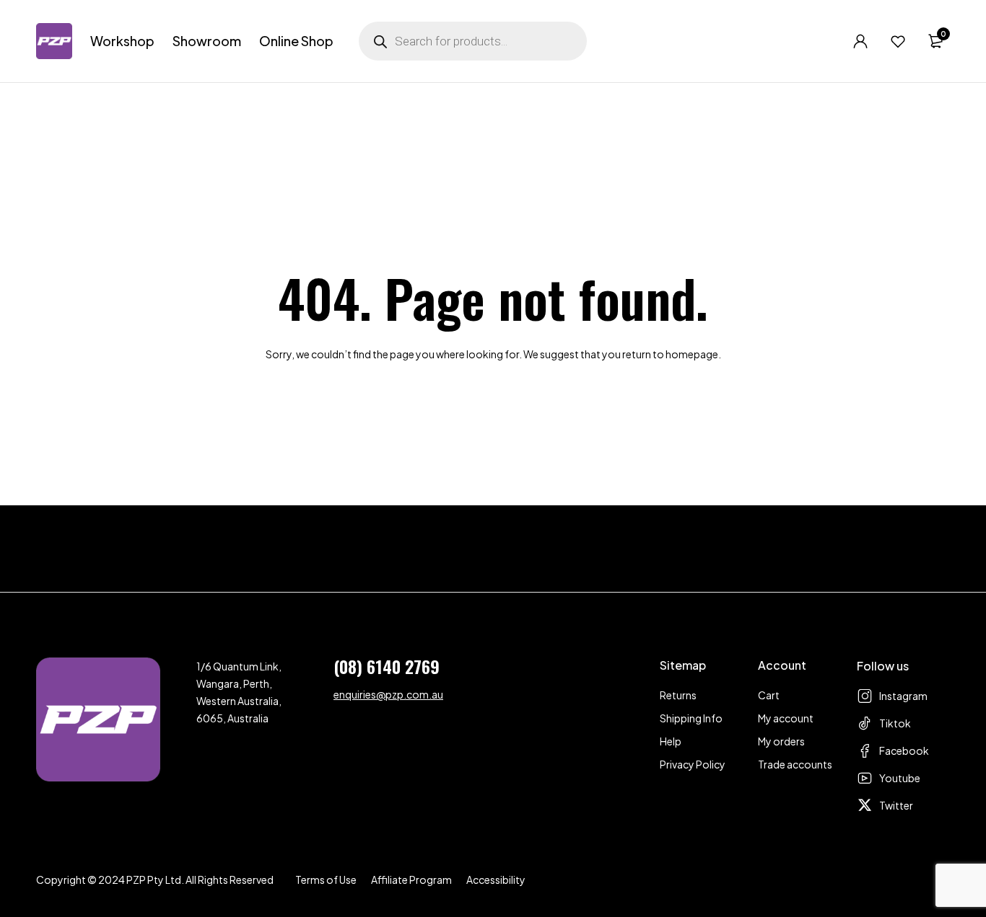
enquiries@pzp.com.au (388, 694)
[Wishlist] (898, 41)
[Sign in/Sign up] (860, 41)
